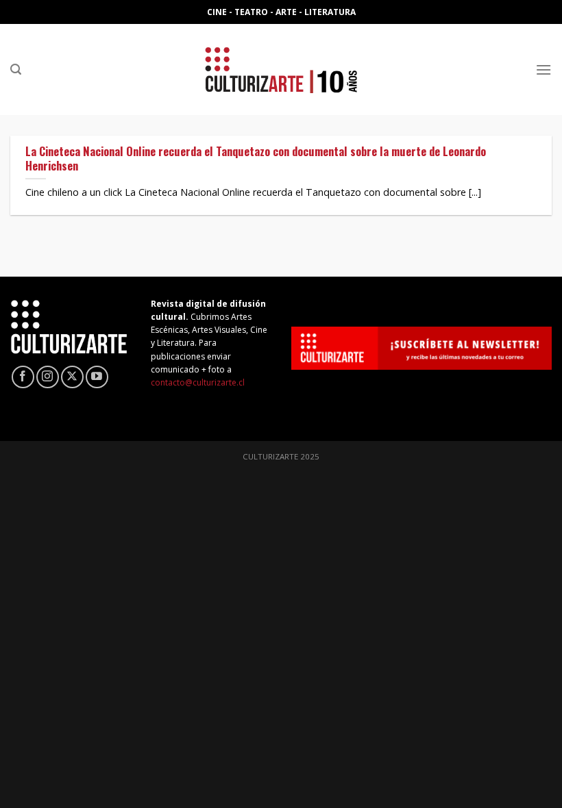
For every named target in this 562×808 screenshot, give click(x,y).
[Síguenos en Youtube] (97, 377)
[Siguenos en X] (72, 377)
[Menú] (543, 69)
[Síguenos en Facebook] (23, 377)
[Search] (15, 69)
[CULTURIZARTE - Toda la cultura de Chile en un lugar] (281, 69)
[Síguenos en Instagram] (47, 377)
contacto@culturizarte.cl (198, 382)
